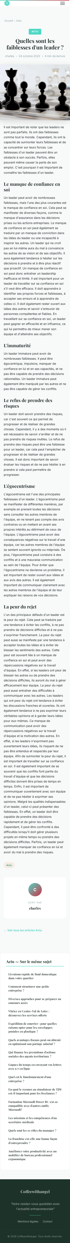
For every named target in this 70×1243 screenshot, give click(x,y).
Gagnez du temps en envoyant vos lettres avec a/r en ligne (34, 1066)
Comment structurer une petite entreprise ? (28, 988)
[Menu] (62, 3)
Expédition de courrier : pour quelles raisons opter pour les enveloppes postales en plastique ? (32, 1027)
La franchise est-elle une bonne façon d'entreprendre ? (32, 1141)
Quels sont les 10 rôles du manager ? (32, 1130)
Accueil (8, 20)
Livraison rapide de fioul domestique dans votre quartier (32, 976)
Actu (18, 20)
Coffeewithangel (35, 1191)
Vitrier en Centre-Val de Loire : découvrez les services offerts (28, 1013)
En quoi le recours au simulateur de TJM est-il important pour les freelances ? (34, 1091)
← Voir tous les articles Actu (23, 930)
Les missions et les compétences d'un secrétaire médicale (32, 1120)
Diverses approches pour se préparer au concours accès (34, 1001)
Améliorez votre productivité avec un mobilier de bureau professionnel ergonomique (32, 1155)
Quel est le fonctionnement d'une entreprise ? (29, 1079)
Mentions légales (28, 1221)
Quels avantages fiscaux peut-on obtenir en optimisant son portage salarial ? (34, 1042)
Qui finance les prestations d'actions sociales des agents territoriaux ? (31, 1054)
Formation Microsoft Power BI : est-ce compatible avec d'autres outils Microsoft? (33, 1106)
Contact (47, 1221)
